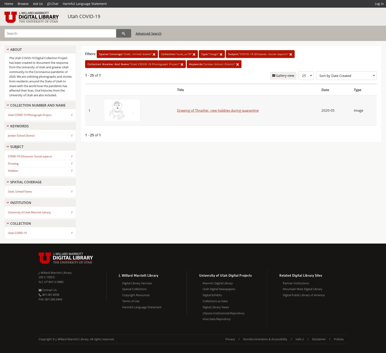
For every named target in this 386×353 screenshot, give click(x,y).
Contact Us (49, 290)
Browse (23, 4)
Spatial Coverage (26, 182)
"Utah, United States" (126, 54)
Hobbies (13, 171)
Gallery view (284, 75)
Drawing (13, 163)
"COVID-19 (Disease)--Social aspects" (259, 54)
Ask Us (38, 4)
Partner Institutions (296, 283)
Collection (20, 223)
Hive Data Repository (217, 319)
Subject (16, 146)
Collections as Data (215, 301)
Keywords (19, 126)
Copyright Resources (136, 295)
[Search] (123, 33)
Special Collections (134, 289)
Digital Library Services (137, 283)
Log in (379, 4)
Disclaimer (319, 339)
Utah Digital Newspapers (219, 289)
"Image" (210, 54)
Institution (20, 202)
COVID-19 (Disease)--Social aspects (30, 156)
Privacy (230, 339)
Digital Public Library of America (304, 295)
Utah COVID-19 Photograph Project (29, 115)
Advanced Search (149, 33)
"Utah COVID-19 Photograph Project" (134, 64)
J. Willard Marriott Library (55, 273)
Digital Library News (216, 307)
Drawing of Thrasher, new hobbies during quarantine (218, 110)
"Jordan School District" (212, 64)
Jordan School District (21, 135)
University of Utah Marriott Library (29, 212)
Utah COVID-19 (84, 16)
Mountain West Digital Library (302, 289)
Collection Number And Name (37, 105)
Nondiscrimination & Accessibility (265, 339)
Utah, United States (20, 191)
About (16, 49)
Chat (54, 4)
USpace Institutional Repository (224, 313)
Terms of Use (130, 301)
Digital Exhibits (212, 295)
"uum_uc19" (177, 54)
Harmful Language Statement (85, 4)
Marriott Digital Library (218, 283)
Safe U (300, 339)
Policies (339, 339)
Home (8, 4)
